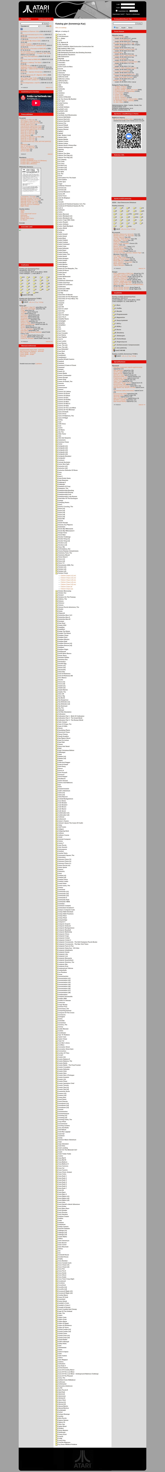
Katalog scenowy (118, 205)
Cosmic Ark (61, 1057)
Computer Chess (63, 934)
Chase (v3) (61, 512)
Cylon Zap (61, 1424)
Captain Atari (62, 137)
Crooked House (62, 1257)
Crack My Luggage (63, 1131)
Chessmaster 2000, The (65, 565)
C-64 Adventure (62, 36)
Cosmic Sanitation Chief (65, 1083)
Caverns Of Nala (63, 405)
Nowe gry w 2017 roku (28, 133)
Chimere (60, 605)
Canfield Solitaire (63, 107)
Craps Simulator (63, 1144)
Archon (23, 327)
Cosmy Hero (61, 1097)
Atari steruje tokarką (119, 401)
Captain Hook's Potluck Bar (66, 145)
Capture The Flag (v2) (64, 157)
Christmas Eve (62, 659)
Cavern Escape (62, 377)
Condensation (62, 994)
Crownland (61, 1299)
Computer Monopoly (64, 958)
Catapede (60, 303)
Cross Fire (61, 1269)
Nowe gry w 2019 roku (28, 132)
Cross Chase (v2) (63, 1267)
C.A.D (59, 40)
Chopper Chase (62, 635)
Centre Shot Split (63, 464)
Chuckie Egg (61, 663)
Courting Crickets (63, 1125)
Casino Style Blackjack (65, 226)
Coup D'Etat (61, 1121)
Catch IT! (60, 313)
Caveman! (61, 367)
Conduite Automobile (64, 996)
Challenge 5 (61, 482)
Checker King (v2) (63, 541)
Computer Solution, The (65, 962)
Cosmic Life (61, 1079)
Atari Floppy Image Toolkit (29, 78)
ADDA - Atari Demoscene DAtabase (124, 202)
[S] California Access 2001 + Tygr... (124, 43)
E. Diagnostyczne (121, 342)
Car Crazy (60, 163)
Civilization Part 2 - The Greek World (69, 718)
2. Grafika (118, 308)
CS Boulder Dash (63, 60)
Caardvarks (61, 64)
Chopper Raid (62, 641)
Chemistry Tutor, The (64, 553)
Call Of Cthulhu (62, 83)
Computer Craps (63, 936)
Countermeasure (63, 1113)
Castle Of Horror (63, 270)
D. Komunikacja (120, 339)
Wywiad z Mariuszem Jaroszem (123, 234)
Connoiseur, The (63, 1008)
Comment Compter (64, 905)
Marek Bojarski (118, 263)
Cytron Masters (62, 1430)
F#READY (116, 242)
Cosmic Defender (63, 1069)
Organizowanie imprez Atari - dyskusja (32, 349)
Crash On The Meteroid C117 (67, 1150)
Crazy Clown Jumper (64, 1172)
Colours (60, 869)
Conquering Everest (64, 1010)
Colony (60, 841)
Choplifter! (24, 312)
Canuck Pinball (62, 125)
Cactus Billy (61, 70)
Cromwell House (63, 1255)
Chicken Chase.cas (67, 589)
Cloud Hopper (62, 776)
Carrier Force (62, 196)
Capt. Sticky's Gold (64, 135)
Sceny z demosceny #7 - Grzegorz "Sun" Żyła (35, 53)
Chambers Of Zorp (63, 486)
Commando (24, 315)
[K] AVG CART (117, 80)
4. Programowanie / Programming (123, 91)
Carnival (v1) (61, 188)
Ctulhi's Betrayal (63, 1341)
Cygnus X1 (61, 1422)
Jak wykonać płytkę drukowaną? (123, 390)
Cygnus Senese (62, 1420)
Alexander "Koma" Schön (121, 259)
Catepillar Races (63, 319)
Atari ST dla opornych (27, 146)
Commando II (62, 897)
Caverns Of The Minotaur (66, 409)
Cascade (60, 202)
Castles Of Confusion (64, 284)
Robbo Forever (25, 319)
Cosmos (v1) (61, 1093)
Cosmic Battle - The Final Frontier (69, 1065)
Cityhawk (60, 710)
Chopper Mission (63, 639)
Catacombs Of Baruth (65, 294)
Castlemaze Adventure (65, 280)
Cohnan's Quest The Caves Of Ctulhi (70, 823)
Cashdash (61, 210)
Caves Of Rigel (62, 418)
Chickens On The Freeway (66, 597)
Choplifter (61, 627)
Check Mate (61, 535)
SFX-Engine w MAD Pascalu (29, 121)
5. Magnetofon (120, 317)
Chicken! (60, 595)
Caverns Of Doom (63, 393)
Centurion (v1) (62, 466)
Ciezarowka (61, 669)
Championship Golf (64, 494)
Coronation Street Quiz (65, 1049)
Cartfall (60, 200)
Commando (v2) (63, 893)
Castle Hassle (62, 256)
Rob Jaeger (117, 256)
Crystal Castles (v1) (64, 1329)
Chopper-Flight (62, 649)
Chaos (59, 504)
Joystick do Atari (118, 379)
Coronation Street (63, 1047)
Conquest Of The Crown (65, 1012)
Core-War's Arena (63, 1043)
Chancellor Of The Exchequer (67, 498)
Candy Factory (62, 103)
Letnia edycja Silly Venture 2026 (30, 41)
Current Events (62, 1367)
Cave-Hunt (61, 351)
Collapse (60, 829)
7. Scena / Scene (118, 96)
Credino (60, 1218)
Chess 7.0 (60, 563)
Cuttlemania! (62, 1384)
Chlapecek (61, 613)
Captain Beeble (62, 139)
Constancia (61, 1014)
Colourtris (61, 871)
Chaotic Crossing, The (65, 506)
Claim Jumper (62, 722)
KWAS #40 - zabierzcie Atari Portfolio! (32, 68)
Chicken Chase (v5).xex (68, 584)
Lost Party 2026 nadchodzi (29, 56)
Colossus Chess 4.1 (64, 863)
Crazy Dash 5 (62, 1184)
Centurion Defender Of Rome (67, 470)
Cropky (60, 1259)
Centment (60, 460)
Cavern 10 (60, 371)
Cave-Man (60, 353)
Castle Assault (62, 234)
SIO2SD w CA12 (118, 375)
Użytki (123, 27)
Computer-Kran (62, 966)
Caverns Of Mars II (63, 403)
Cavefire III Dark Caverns (65, 359)
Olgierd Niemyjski (118, 265)
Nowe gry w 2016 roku (28, 138)
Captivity (60, 149)
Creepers (60, 1222)
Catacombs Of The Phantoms (67, 296)
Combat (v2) (61, 877)
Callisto (60, 87)
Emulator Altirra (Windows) (28, 163)
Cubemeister (61, 1347)
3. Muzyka (118, 311)
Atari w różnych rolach (120, 398)
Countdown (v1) (63, 1103)
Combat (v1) (61, 875)
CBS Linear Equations (65, 50)
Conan (59, 974)
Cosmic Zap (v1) (63, 1087)
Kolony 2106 (24, 321)
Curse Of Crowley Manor (65, 1370)
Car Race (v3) (62, 169)
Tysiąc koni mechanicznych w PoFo (32, 34)
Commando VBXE (63, 901)
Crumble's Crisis (63, 1303)
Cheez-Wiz (61, 547)
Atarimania (23, 215)
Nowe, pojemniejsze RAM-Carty (123, 273)
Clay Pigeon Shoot (63, 738)
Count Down (61, 1099)
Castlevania (61, 286)
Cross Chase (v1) (63, 1265)
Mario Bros (24, 316)
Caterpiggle (61, 321)
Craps (59, 1142)
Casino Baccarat (63, 214)
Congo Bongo (62, 1004)
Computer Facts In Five (65, 946)
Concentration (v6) (64, 988)
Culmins (60, 1362)
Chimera (60, 601)
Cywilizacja (61, 1432)
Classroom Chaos (63, 732)
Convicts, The (62, 1024)
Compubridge (62, 920)
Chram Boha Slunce (64, 653)
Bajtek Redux (24, 206)
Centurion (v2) (62, 468)
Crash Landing (62, 1148)
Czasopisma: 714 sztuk (28, 196)
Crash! (59, 1152)
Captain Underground (65, 147)
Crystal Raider (62, 1339)
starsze (50, 154)
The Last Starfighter (27, 329)
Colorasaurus (62, 849)
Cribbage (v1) (62, 1230)
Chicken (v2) (61, 569)
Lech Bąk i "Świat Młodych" (121, 239)
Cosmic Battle (62, 1063)
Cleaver (60, 744)
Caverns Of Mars (63, 401)
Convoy (60, 1027)
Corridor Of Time (63, 1053)
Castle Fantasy (62, 252)
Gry (117, 27)
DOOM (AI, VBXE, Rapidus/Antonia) (124, 68)
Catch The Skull (62, 315)
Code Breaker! (62, 805)
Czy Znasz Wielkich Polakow (67, 1444)
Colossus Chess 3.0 (64, 859)
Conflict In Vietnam (64, 1000)
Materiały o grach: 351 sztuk (29, 203)
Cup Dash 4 (61, 1366)
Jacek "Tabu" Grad (119, 257)
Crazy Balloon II (62, 1164)
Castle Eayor (61, 250)
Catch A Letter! (62, 309)
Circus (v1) (61, 682)
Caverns (60, 389)
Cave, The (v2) (62, 347)
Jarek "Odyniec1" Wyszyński (122, 262)
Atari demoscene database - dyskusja (32, 351)
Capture (60, 151)
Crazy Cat (60, 1168)
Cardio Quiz (61, 181)
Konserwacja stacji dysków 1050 (31, 127)
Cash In (60, 208)
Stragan (114, 272)
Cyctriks (60, 1416)
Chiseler (60, 609)
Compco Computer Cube (66, 910)
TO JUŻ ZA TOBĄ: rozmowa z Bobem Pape (127, 252)
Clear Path (61, 742)
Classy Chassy (62, 734)
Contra (59, 1019)
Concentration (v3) (64, 982)
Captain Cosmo (62, 141)
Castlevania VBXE (63, 288)
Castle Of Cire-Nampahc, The (67, 268)
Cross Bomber (62, 1261)
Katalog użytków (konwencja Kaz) (123, 296)
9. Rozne (118, 329)
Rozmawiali (116, 232)
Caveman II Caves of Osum (66, 365)
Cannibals (61, 113)
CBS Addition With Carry (66, 48)
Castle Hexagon (62, 258)
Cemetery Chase (63, 442)
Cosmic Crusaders (63, 1067)
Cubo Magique (62, 1359)
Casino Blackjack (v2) (64, 218)
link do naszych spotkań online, (123, 119)
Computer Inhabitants (65, 950)
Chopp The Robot (63, 631)
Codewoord (61, 819)
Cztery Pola (61, 1440)
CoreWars (60, 1045)
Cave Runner (62, 343)
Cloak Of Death (62, 764)
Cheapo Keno (62, 532)
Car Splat (60, 171)
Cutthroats (61, 1382)
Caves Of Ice (61, 413)
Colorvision (61, 857)
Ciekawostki (117, 46)
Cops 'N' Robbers (63, 1035)
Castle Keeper (62, 260)
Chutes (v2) (61, 667)
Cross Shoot (61, 1275)
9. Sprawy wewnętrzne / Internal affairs (125, 99)
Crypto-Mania (62, 1321)
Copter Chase (62, 1039)
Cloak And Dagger (63, 762)
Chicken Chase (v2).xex (68, 578)
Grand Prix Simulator (27, 338)
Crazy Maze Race (63, 1208)
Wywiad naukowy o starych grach (124, 49)
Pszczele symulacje (119, 58)
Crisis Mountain (62, 1246)
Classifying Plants (63, 730)
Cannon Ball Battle (64, 117)
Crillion (60, 1238)
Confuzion (61, 1002)
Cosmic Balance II (63, 1059)
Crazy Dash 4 (62, 1182)
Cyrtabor (60, 1428)
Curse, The (61, 1378)
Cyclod (60, 1412)
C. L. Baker (61, 38)
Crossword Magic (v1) (65, 1291)
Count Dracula (62, 1101)
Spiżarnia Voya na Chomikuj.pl (29, 204)
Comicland (61, 889)
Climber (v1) (61, 756)
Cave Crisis (61, 331)
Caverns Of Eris (62, 397)
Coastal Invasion (63, 788)
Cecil (59, 426)
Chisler (60, 611)
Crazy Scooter (62, 1212)
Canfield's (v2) (62, 111)
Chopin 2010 (61, 625)
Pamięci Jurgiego (26, 44)
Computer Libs (62, 954)
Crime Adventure (63, 1240)
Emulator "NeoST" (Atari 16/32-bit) (124, 55)
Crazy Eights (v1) (63, 1196)
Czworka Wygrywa (63, 1442)
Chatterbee (61, 527)
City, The (60, 708)
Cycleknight (61, 1410)
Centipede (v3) (62, 450)
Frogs (22, 310)
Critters (60, 1248)
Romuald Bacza (118, 248)
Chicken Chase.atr (66, 586)
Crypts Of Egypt (63, 1323)
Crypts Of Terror (63, 1327)
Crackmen (61, 1135)
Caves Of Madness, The (65, 416)
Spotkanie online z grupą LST (30, 79)
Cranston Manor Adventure (66, 1139)
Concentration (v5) (64, 986)
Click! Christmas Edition (65, 750)
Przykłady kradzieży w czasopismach (125, 61)
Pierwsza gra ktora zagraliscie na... (124, 74)
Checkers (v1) (62, 543)
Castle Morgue (62, 266)
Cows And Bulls (63, 1127)
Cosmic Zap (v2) (63, 1089)
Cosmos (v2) (61, 1095)
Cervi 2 (59, 476)
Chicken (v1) (61, 567)
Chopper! (60, 647)
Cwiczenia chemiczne (64, 1386)
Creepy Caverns (62, 1226)
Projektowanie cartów (120, 378)
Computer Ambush (64, 926)
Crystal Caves (62, 1333)
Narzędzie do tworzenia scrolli (30, 123)
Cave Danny (61, 335)
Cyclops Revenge (63, 1414)
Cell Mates (61, 430)
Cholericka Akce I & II (64, 615)
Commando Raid (63, 899)
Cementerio (61, 440)
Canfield (60, 105)
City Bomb (61, 698)
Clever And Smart (63, 746)
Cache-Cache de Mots (65, 66)
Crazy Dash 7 (62, 1188)
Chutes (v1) (61, 665)
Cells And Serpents (64, 438)
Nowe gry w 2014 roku (28, 147)
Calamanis (61, 72)
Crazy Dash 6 (62, 1186)
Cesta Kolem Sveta (64, 478)
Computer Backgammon (65, 928)
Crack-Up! (61, 1134)
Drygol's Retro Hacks (27, 218)
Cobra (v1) (61, 792)
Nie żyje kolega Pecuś (28, 51)
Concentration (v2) (64, 980)
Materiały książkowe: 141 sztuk (30, 199)
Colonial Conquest (64, 839)
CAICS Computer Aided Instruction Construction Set (75, 46)
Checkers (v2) (62, 545)
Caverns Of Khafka (64, 399)
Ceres (59, 472)
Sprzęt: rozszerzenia (120, 279)
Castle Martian (62, 264)
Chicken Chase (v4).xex (68, 582)
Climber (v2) (61, 758)
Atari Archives (24, 217)
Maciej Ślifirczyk (118, 260)
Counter (60, 1109)
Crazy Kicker (61, 1206)
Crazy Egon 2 (62, 1194)
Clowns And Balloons (65, 782)
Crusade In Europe (63, 1307)
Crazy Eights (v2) (63, 1198)
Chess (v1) (61, 559)
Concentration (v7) (64, 990)
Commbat (60, 903)
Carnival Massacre (63, 192)
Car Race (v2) (62, 167)
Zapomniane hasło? (118, 14)
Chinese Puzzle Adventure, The (68, 607)
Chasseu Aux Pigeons (65, 524)
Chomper (60, 621)
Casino (60, 212)
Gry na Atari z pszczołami (121, 71)
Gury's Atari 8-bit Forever (28, 213)
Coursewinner (62, 1123)
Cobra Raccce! (62, 796)
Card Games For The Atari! (66, 177)
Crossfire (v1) (62, 1287)
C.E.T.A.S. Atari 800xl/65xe (121, 40)
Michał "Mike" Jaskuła (120, 240)
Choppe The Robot (64, 633)
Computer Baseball (64, 930)
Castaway (60, 230)
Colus (59, 873)
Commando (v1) (63, 891)
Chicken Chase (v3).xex (68, 580)
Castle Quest (62, 272)
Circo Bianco (62, 677)
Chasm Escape (62, 522)
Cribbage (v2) (62, 1232)
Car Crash (60, 161)
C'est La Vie (61, 34)
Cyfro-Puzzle (62, 1418)
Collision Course (63, 835)
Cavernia (60, 383)
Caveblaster (61, 355)
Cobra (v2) (61, 795)
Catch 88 (60, 307)
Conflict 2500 (62, 998)
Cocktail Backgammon (65, 799)
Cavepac (60, 369)
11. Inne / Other (118, 102)
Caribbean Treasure (64, 185)
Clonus (60, 768)
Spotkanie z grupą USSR (28, 67)
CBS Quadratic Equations (66, 54)
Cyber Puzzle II (62, 1390)
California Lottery (63, 79)
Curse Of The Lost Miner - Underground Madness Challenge (77, 1374)
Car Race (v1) (62, 165)
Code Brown (61, 807)
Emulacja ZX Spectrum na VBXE (31, 137)
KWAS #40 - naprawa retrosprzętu (31, 72)
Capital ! (60, 131)
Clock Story (61, 766)
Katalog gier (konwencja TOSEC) (30, 298)
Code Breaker (62, 803)
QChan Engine (25, 151)
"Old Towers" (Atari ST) (28, 307)
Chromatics (61, 661)
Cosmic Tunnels (63, 1085)
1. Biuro (117, 305)
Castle (59, 232)
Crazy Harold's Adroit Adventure (68, 1204)
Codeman (60, 817)
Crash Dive (61, 1146)
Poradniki (22, 118)
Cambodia (61, 89)
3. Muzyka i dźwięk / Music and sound (125, 89)
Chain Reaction (62, 480)
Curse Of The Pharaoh (65, 1376)
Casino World (62, 228)
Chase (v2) (61, 510)
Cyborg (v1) (61, 1402)
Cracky (59, 1138)
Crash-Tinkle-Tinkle (64, 1154)
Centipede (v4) (62, 452)
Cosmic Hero (62, 1073)
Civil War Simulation (64, 712)
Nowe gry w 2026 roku (28, 119)
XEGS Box (116, 397)
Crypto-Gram (62, 1319)
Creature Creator (63, 1216)
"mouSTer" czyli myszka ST (122, 275)
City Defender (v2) (63, 704)
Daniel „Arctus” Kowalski (121, 243)
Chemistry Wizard (63, 555)
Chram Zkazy (62, 655)
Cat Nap (60, 292)
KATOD (115, 245)
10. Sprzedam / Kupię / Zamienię (123, 100)
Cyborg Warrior (62, 1406)
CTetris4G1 (61, 62)
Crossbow (61, 1283)
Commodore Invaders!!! (65, 907)
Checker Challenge (64, 537)
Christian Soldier (63, 657)
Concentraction (62, 976)
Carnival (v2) (61, 189)
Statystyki (23, 356)
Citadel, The (61, 692)
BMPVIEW (24, 144)
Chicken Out (61, 593)
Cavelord (60, 361)
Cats (59, 327)
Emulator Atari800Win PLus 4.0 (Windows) (33, 160)
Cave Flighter (62, 337)
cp (143, 208)
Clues (59, 786)
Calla (59, 85)
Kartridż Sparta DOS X (28, 124)
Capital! (60, 133)
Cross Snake (61, 1277)
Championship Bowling (65, 490)
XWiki (22, 212)
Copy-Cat (60, 1041)
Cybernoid (61, 1394)
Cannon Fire (61, 123)
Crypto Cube (61, 1317)
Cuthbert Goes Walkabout (66, 1380)
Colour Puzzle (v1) (63, 865)
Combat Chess (62, 879)
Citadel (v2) (61, 688)
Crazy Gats (61, 1202)
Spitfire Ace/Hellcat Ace (28, 324)
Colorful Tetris (62, 853)
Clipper (60, 760)
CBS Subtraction (63, 56)
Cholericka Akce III (63, 619)
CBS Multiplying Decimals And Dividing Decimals (74, 52)
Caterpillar (61, 323)
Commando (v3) (63, 895)
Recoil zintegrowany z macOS (30, 82)
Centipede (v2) (62, 448)
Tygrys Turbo (117, 381)
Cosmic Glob (62, 1071)
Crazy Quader (62, 1210)
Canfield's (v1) (62, 109)
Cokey (59, 825)
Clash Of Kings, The (64, 724)
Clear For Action (63, 740)
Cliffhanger (61, 752)
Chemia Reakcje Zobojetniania (67, 551)
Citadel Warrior (62, 690)
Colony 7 (60, 843)
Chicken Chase (62, 573)
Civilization (61, 714)
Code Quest (61, 811)
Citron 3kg (61, 696)
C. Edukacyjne (120, 335)
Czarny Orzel (62, 1434)
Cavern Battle (62, 373)
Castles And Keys (63, 282)
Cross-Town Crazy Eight (65, 1279)
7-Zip (36, 302)
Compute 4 (61, 922)
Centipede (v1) (62, 446)
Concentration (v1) (64, 978)
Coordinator (61, 1033)
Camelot (60, 95)
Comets (60, 887)
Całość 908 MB (120, 350)
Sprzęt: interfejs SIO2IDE (121, 287)
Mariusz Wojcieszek (119, 246)
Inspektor (24, 336)
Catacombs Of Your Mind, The (67, 298)
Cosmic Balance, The (64, 1061)
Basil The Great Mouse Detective (31, 332)
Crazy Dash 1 (62, 1176)
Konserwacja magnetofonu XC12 (31, 129)
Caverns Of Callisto (64, 391)
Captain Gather (62, 143)
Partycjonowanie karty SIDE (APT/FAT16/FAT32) (36, 141)
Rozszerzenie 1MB (119, 384)
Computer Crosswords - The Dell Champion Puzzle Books (77, 942)
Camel (59, 91)
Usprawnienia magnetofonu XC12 (31, 126)
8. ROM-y (118, 326)
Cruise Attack (62, 1301)
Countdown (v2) (63, 1105)
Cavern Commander (64, 375)
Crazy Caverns (62, 1170)
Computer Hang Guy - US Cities (68, 948)
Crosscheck (61, 1285)
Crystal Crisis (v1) (63, 1335)
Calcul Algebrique (63, 75)
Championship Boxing (65, 492)
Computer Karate (63, 952)
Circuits (60, 679)
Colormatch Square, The (65, 855)
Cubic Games (62, 1355)
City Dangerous (62, 700)
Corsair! (60, 1055)
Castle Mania (61, 262)
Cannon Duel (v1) (63, 119)
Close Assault (62, 772)
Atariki (22, 210)
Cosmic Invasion (63, 1077)
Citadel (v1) (61, 686)
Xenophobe (24, 318)
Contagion (61, 1016)
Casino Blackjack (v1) (64, 216)
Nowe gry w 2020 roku (28, 130)
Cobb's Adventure (63, 791)
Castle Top (61, 274)
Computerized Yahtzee (65, 968)
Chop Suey (61, 623)
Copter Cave (61, 1037)
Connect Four (62, 1006)
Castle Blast (61, 238)
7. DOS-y (118, 323)
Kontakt (22, 223)
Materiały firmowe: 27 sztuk (29, 201)
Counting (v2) (62, 1117)
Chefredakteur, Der (63, 549)
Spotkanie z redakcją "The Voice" (31, 62)
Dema (130, 27)
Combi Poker (62, 883)
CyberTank (61, 1392)
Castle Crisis (61, 246)
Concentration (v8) (64, 992)
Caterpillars (61, 325)
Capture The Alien (63, 153)
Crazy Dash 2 (62, 1178)
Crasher (60, 1156)
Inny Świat (24, 335)
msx (136, 217)
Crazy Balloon (62, 1162)
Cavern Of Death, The (64, 381)
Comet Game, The (63, 885)
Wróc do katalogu (60, 27)
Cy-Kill (59, 1388)
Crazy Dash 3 (62, 1180)
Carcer (59, 175)
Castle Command (63, 244)
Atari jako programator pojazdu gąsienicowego (127, 367)
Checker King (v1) (63, 539)
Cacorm (60, 68)
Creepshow (61, 1224)
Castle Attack (62, 236)
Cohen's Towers (63, 821)
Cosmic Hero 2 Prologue (65, 1075)
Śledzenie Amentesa (119, 249)
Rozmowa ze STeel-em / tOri (30, 31)
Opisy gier (22, 305)
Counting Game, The (64, 1119)
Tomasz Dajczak (118, 237)
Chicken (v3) (61, 571)
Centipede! (61, 458)
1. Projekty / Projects (119, 86)
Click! (59, 748)
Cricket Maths (62, 1236)
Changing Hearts (63, 502)
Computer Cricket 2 (64, 940)
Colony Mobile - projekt (27, 354)
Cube (59, 1345)
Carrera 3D (61, 194)
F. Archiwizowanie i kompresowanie (127, 345)
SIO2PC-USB (117, 372)
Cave (59, 329)
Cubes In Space (62, 1351)
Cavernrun (61, 385)
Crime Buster (62, 1242)
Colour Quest (62, 867)
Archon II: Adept (26, 322)
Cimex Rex (61, 671)
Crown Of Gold (62, 1297)
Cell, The (60, 432)
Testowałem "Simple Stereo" (122, 383)
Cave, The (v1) (62, 345)
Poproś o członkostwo (133, 14)
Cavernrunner (62, 387)
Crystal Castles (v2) (64, 1331)
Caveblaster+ (62, 357)
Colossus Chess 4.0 (64, 861)
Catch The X (61, 317)
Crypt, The (61, 1313)
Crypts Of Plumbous (64, 1325)
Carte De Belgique (63, 198)
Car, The (60, 173)
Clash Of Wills (62, 726)
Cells (59, 436)
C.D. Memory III (62, 42)
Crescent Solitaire (63, 1228)
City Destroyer (62, 706)
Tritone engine (25, 149)
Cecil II (59, 428)
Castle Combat (62, 242)
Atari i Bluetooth (118, 370)
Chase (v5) (61, 516)
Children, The (62, 599)
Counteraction (62, 1111)
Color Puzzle (61, 845)
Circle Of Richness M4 (65, 675)
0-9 (23, 277)
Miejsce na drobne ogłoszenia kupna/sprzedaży (128, 284)
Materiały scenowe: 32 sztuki (30, 198)
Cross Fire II (61, 1271)
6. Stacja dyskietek (121, 320)
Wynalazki (115, 365)
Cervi (59, 474)
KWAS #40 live (25, 65)
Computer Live (62, 956)
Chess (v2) (61, 561)
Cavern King (61, 379)
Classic (60, 728)
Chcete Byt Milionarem (65, 528)
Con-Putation (62, 972)
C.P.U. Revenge (62, 44)
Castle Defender (63, 248)
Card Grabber (62, 179)
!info (130, 214)
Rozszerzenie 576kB (120, 393)
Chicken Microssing (64, 591)
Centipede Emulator (64, 456)
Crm (59, 1253)
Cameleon (61, 93)
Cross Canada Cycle (64, 1263)
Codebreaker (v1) (63, 813)
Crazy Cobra (61, 1174)
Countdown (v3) (63, 1107)
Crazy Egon (61, 1192)
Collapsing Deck (63, 831)
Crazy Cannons (62, 1166)
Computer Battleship (64, 932)
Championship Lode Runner (67, 496)
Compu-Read (62, 918)
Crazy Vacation (62, 1214)
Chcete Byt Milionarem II (65, 531)
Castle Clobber (62, 240)
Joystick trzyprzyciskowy (121, 386)
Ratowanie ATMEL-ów (120, 376)
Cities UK (60, 694)
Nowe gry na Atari (119, 37)
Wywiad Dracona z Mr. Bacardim (123, 235)
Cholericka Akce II (63, 617)
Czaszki (60, 1436)
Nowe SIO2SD (118, 373)
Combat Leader (62, 881)
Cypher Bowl (62, 1426)
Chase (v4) (61, 514)
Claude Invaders (63, 736)
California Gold (62, 77)
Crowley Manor (62, 1295)
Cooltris (60, 1031)
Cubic (59, 1353)
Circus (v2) (61, 684)
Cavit (59, 422)
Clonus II (60, 770)
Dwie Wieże (24, 330)
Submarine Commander (28, 309)
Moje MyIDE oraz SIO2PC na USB (124, 387)
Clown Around (62, 780)
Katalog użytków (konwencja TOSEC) (125, 354)
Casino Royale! (62, 222)
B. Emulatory (119, 332)
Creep (59, 1220)
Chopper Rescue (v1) (64, 643)
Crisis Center (62, 1244)
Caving (60, 420)
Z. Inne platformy (121, 348)
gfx (143, 211)
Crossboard (61, 1281)
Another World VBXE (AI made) (123, 77)
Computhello (62, 970)
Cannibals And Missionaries (67, 115)
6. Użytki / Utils (118, 94)
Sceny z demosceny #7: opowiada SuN (33, 45)
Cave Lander (61, 341)
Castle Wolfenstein (64, 276)
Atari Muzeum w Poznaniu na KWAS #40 (33, 48)
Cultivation (61, 1363)
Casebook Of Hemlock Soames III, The (70, 206)
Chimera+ (60, 603)
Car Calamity (61, 159)
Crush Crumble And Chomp (67, 1309)
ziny (129, 226)
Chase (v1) (61, 508)
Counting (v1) (62, 1115)
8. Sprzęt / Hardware (119, 97)
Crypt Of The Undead (64, 1311)
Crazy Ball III (61, 1160)
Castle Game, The (63, 254)
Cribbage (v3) (62, 1234)
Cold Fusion (61, 827)
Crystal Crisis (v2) (63, 1337)
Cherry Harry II (62, 557)
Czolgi (59, 1438)
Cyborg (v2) (61, 1404)
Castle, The (61, 278)
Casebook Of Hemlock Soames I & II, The (71, 204)
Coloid (59, 837)
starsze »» (49, 87)
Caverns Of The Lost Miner (66, 408)
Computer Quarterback (65, 960)
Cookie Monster (62, 1029)
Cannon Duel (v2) (63, 121)
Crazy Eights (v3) (63, 1200)
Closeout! (60, 774)
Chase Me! (61, 518)
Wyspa (23, 326)
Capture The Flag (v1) (64, 155)
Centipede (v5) (62, 454)
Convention (61, 1023)
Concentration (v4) (64, 984)
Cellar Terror (61, 434)
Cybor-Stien (61, 1400)
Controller (61, 1020)
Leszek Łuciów (118, 251)
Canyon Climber (63, 127)
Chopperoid (61, 651)
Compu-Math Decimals (65, 911)
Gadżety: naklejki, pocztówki (122, 281)
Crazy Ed (60, 1190)
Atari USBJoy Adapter (120, 276)
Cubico (60, 1357)
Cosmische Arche (63, 1091)
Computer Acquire (63, 924)
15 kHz (115, 65)
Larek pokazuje (25, 135)
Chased (60, 520)
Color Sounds (62, 847)
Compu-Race (62, 916)
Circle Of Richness (63, 673)
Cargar (59, 184)
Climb (59, 754)
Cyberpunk (61, 1398)
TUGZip (41, 302)
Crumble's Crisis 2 (63, 1305)
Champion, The (62, 488)
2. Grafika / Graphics (120, 88)
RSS (48, 26)
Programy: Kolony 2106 (120, 278)
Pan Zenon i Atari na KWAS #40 (30, 59)
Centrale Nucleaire (63, 462)
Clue (59, 784)
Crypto (59, 1315)
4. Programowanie (121, 314)
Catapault (60, 300)
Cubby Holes (62, 1343)
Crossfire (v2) (62, 1289)
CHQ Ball (60, 58)
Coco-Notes (61, 801)
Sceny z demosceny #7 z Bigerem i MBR (33, 75)
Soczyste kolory (118, 395)
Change (60, 500)
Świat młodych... (118, 52)
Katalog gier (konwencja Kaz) (29, 269)
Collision (60, 833)
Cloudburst (61, 778)
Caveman (60, 363)
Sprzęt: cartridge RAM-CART (122, 283)
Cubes (59, 1349)
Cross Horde (61, 1273)
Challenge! (61, 484)
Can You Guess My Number (66, 99)
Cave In (60, 339)
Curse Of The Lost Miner (65, 1372)
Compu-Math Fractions (65, 914)
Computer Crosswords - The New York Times (72, 944)
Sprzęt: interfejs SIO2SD (121, 289)
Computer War (62, 964)
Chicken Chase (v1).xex (68, 575)
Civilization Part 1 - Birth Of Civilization (70, 716)
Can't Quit (61, 101)
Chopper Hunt (62, 637)
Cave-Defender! (62, 349)
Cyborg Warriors (63, 1408)
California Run (62, 81)
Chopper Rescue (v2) (64, 645)
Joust (22, 313)
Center (59, 444)
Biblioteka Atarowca (26, 167)
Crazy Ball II (61, 1158)
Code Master (61, 809)
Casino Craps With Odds (66, 220)
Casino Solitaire (62, 224)
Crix (58, 1251)
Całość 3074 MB (27, 295)
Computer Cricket (63, 938)
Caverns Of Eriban (63, 395)
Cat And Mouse (62, 290)
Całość (25, 302)
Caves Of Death (62, 412)
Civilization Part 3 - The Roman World (70, 720)
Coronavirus (61, 1051)
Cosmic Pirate (62, 1081)
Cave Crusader (62, 333)
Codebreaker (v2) (63, 815)
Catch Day (61, 311)
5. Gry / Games (118, 93)
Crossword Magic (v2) (65, 1293)
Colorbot (60, 851)
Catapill (60, 305)
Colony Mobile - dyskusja (28, 353)
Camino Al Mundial (64, 97)
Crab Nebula (61, 1129)
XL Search (23, 220)
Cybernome (61, 1396)
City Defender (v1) (63, 702)
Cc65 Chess (61, 424)
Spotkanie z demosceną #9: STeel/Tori (33, 37)
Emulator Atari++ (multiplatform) (30, 162)
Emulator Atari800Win (27, 159)
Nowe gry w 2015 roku (28, 140)
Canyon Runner (62, 129)
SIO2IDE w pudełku (119, 400)
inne (36, 292)
